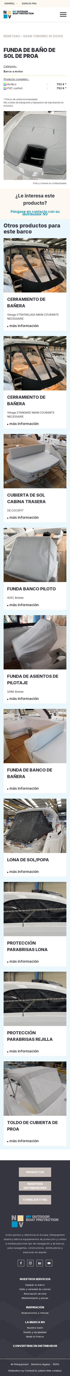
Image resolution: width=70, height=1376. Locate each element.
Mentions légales (40, 1364)
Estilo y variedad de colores (35, 1289)
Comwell (29, 1370)
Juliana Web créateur (50, 1370)
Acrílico (11, 84)
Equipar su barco (35, 1284)
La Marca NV (35, 1322)
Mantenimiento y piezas (35, 1298)
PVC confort (14, 88)
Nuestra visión (35, 1327)
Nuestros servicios (35, 1279)
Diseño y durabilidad (35, 1332)
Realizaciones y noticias (35, 1312)
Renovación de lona (35, 1293)
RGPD (56, 1364)
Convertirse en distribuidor (35, 1346)
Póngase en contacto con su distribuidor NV (35, 212)
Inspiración (35, 1307)
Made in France (35, 1336)
